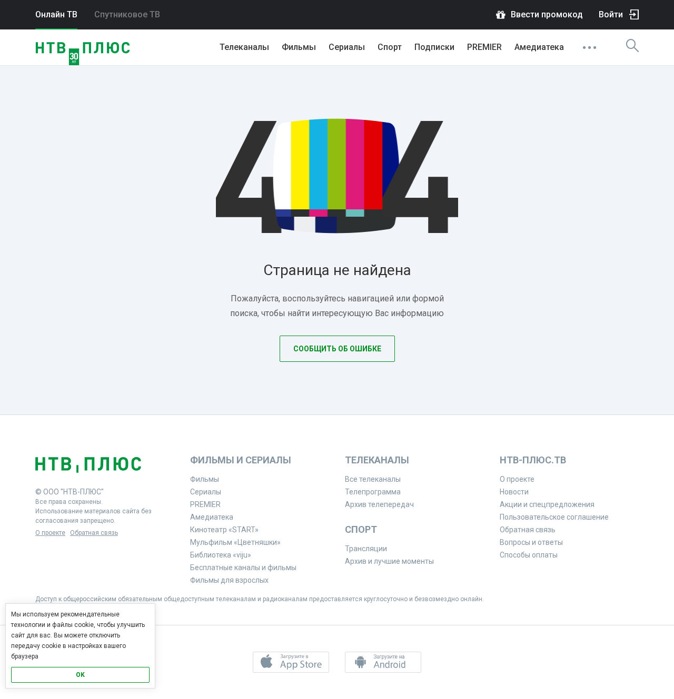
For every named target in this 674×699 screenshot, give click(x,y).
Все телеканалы (373, 479)
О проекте (50, 532)
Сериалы (347, 47)
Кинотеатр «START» (224, 529)
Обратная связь (94, 532)
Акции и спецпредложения (547, 504)
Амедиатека (539, 47)
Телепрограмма (373, 492)
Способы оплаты (529, 555)
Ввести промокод (547, 14)
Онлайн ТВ (56, 14)
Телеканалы (244, 47)
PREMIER (484, 47)
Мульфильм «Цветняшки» (235, 542)
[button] (291, 662)
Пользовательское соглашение (554, 517)
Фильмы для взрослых (229, 580)
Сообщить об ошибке (337, 349)
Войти (611, 14)
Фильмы (299, 47)
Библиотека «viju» (220, 555)
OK (80, 674)
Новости (514, 492)
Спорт (390, 47)
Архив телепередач (379, 504)
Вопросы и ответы (531, 542)
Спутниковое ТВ (127, 14)
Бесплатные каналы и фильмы (243, 567)
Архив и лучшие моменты (389, 561)
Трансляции (366, 548)
